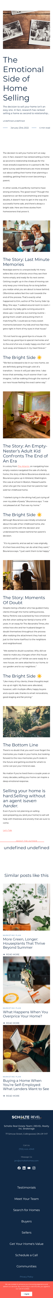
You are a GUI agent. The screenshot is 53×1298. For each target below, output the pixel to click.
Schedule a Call (26, 1255)
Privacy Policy (26, 1276)
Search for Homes (26, 1210)
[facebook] (19, 1168)
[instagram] (33, 1168)
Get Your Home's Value (27, 1244)
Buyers (26, 1221)
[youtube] (28, 1168)
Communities (26, 1266)
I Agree (26, 1294)
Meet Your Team (26, 1199)
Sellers (26, 1232)
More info (33, 1289)
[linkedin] (24, 1168)
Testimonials (26, 1187)
